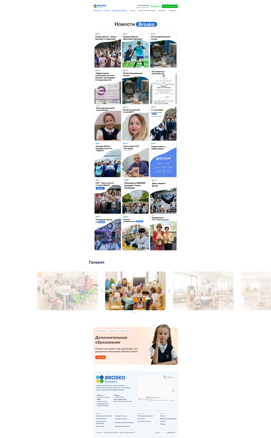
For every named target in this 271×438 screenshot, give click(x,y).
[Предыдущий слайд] (101, 290)
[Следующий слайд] (169, 290)
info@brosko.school (103, 405)
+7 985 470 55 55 (119, 397)
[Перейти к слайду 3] (135, 312)
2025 (153, 218)
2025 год (155, 108)
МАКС (99, 399)
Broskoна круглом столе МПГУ (133, 108)
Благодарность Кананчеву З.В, (161, 72)
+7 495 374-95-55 (143, 5)
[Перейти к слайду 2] (134, 312)
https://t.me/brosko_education (123, 401)
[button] (170, 6)
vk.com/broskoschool (103, 397)
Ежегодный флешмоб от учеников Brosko (104, 109)
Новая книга (100, 72)
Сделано (157, 432)
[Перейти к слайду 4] (136, 312)
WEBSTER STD (171, 432)
